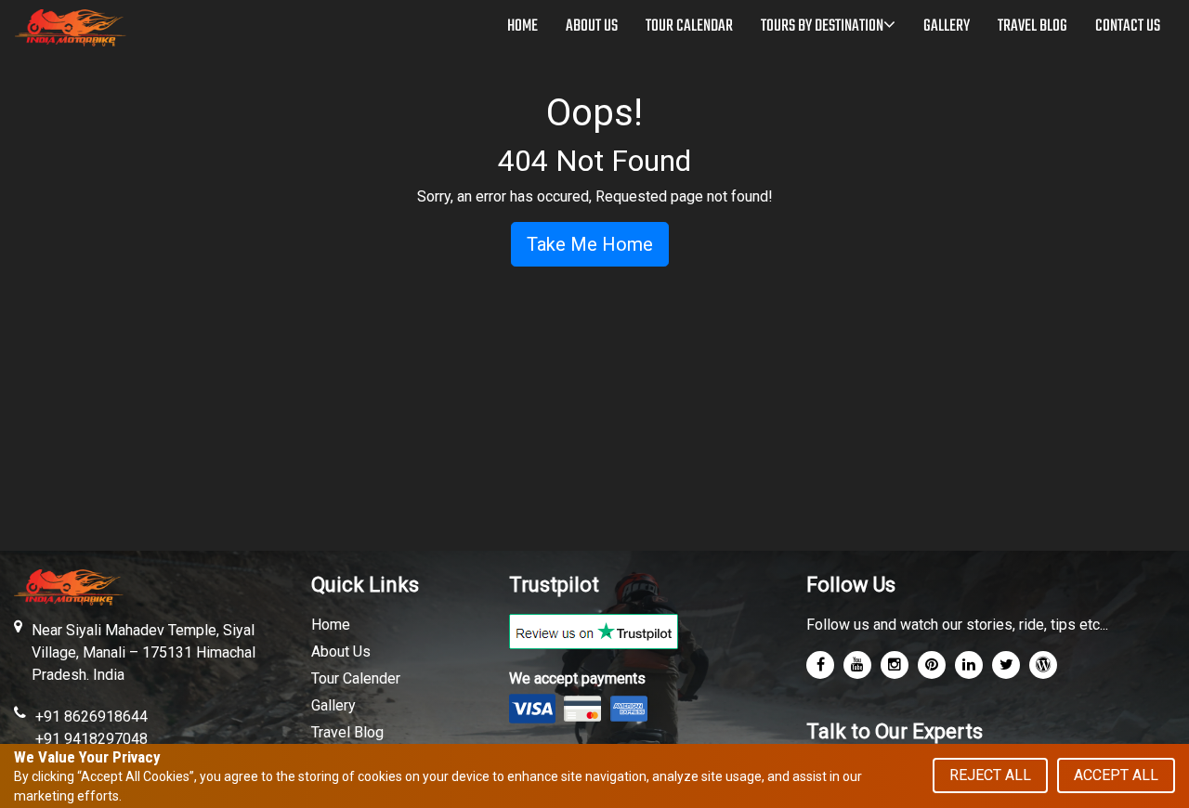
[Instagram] (894, 665)
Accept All (1116, 775)
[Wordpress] (1043, 665)
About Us (341, 651)
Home (330, 624)
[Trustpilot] (593, 630)
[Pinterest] (932, 665)
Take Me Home (590, 244)
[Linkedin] (969, 665)
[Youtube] (857, 665)
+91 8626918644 (91, 716)
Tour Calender (355, 678)
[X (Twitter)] (1006, 665)
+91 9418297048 (91, 739)
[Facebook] (820, 665)
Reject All (990, 775)
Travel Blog (347, 732)
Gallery (333, 705)
